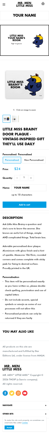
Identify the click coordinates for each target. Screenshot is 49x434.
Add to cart (24, 204)
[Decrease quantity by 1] (17, 178)
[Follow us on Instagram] (18, 393)
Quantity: (8, 178)
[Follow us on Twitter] (11, 393)
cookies (25, 423)
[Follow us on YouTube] (24, 393)
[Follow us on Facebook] (5, 393)
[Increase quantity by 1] (31, 178)
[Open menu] (4, 4)
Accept (9, 427)
